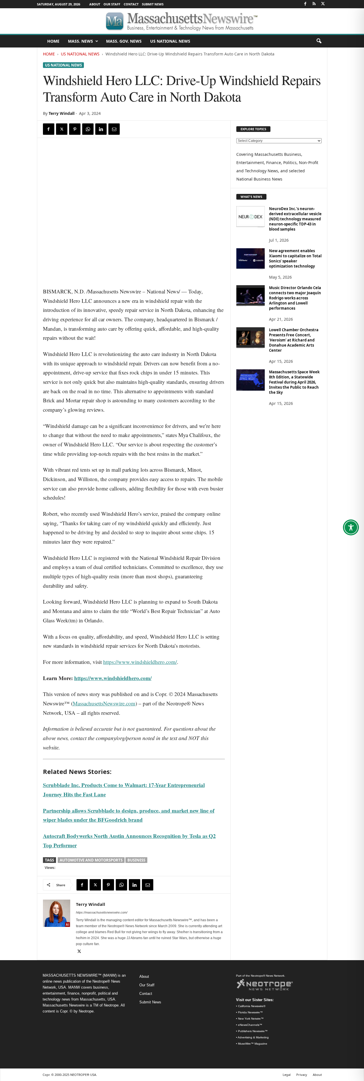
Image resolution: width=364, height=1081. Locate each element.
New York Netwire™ (251, 1018)
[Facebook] (305, 4)
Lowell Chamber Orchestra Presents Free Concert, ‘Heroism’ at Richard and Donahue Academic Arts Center (293, 340)
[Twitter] (323, 4)
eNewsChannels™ (250, 1024)
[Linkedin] (101, 129)
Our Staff (112, 4)
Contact (131, 4)
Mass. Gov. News (124, 41)
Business (136, 860)
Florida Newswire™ (250, 1012)
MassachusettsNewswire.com (104, 703)
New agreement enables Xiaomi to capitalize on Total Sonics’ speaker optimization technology (295, 258)
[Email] (114, 129)
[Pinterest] (74, 129)
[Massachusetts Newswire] (182, 21)
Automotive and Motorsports (91, 860)
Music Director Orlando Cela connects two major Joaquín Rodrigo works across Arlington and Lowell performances (295, 298)
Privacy (301, 1074)
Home (49, 54)
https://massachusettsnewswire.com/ (101, 912)
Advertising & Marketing (253, 1037)
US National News (170, 41)
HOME (53, 41)
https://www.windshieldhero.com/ (140, 661)
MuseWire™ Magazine (252, 1043)
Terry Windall (62, 113)
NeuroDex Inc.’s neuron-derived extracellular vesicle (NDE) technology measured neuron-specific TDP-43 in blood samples (295, 219)
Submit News (153, 4)
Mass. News (80, 41)
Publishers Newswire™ (253, 1031)
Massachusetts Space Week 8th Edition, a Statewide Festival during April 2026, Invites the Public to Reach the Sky (294, 382)
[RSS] (314, 4)
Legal (287, 1074)
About (94, 4)
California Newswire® (251, 1006)
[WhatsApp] (88, 129)
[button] (319, 41)
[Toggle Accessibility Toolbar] (351, 527)
